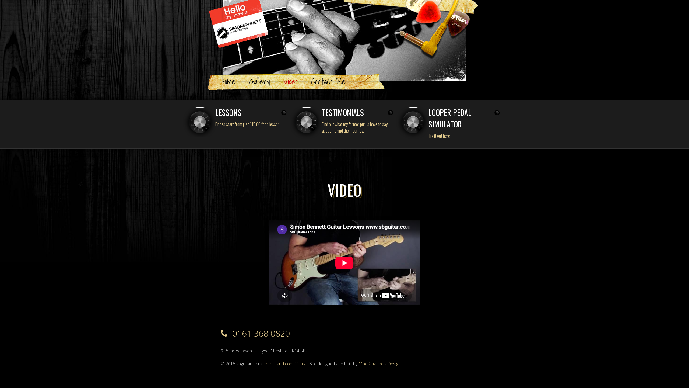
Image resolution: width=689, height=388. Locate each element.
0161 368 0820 (260, 333)
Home (228, 81)
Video (290, 81)
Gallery (259, 81)
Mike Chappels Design (379, 364)
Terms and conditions (284, 364)
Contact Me (328, 81)
